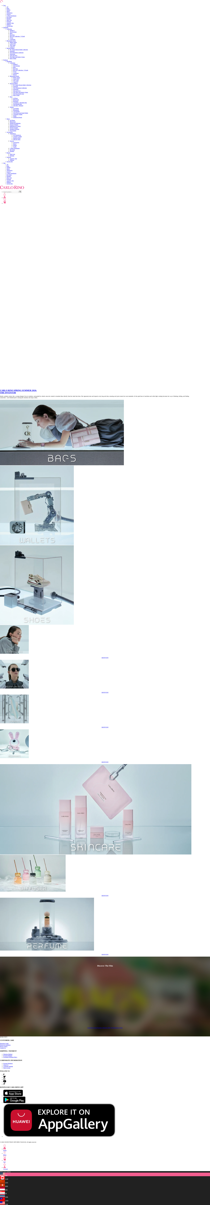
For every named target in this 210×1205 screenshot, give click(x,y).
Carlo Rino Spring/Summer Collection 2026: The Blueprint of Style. (105, 1027)
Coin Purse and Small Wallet (20, 113)
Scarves (9, 14)
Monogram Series (11, 40)
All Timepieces (17, 135)
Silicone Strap (16, 139)
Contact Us (3, 1048)
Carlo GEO (13, 43)
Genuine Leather (17, 136)
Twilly (14, 147)
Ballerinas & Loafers (15, 126)
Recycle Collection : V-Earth (17, 36)
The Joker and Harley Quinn (17, 57)
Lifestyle (9, 157)
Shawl (14, 144)
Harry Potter (13, 58)
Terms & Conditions (5, 1045)
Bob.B (15, 74)
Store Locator (6, 1068)
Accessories (10, 132)
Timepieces (9, 13)
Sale (4, 163)
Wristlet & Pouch (17, 117)
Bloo (11, 33)
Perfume (9, 21)
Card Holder (16, 111)
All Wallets (16, 108)
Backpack (15, 101)
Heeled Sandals (14, 127)
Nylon (11, 38)
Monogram (16, 99)
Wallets (8, 10)
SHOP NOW (105, 657)
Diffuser (9, 24)
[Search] (20, 192)
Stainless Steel (17, 138)
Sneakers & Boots (14, 129)
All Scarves (16, 142)
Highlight (5, 27)
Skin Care (9, 20)
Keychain (9, 17)
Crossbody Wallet (17, 114)
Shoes (8, 11)
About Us (5, 1065)
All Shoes (12, 120)
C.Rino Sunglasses (11, 15)
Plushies (9, 18)
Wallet (14, 116)
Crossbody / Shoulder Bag (20, 102)
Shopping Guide (4, 1043)
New (4, 5)
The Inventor (13, 32)
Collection (9, 29)
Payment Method (7, 1055)
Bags (8, 8)
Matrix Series (13, 42)
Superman (12, 54)
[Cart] (4, 203)
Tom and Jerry (13, 55)
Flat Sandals (13, 130)
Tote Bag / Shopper (18, 105)
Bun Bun (12, 35)
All (7, 7)
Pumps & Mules (14, 124)
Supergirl (12, 51)
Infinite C (12, 30)
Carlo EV (12, 46)
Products (5, 60)
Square (15, 145)
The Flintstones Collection (16, 52)
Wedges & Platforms (15, 123)
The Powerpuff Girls (18, 94)
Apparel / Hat (10, 23)
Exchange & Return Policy (10, 1057)
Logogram (12, 39)
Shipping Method (7, 1054)
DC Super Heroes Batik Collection (19, 49)
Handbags (9, 61)
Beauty (8, 152)
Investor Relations (8, 1063)
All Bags (15, 98)
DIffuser (9, 182)
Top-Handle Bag (17, 104)
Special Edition (10, 48)
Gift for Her (10, 26)
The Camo (12, 45)
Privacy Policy (4, 1046)
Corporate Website (8, 1066)
